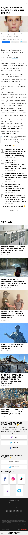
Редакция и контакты (14, 502)
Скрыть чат (14, 210)
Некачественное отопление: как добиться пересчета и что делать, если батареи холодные (13, 249)
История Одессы (19, 3)
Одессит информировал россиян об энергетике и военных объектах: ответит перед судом (13, 315)
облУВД (15, 57)
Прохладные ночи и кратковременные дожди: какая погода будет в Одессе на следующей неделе (14, 282)
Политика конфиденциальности (14, 507)
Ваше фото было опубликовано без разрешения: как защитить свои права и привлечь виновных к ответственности (15, 165)
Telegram (15, 442)
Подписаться (15, 467)
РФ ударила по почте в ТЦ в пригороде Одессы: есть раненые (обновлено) (13, 412)
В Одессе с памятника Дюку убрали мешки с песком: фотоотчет (13, 346)
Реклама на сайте (14, 504)
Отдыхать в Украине (6, 3)
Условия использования (14, 500)
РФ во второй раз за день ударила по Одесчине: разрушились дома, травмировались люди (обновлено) (12, 379)
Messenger (15, 448)
